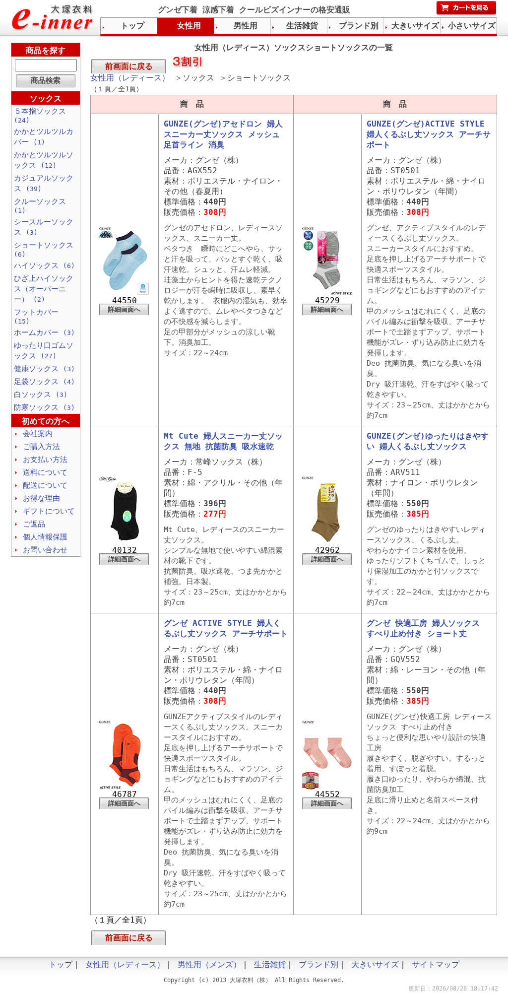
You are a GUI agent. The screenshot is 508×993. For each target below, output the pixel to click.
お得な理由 (41, 498)
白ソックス (40, 394)
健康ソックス (44, 368)
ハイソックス (44, 265)
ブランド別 (359, 25)
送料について (45, 472)
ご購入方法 (41, 446)
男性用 (245, 25)
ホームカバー (44, 332)
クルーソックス (40, 205)
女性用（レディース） (130, 77)
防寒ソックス (44, 407)
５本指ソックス (40, 115)
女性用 (189, 25)
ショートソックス (43, 249)
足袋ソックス (44, 381)
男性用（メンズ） (209, 964)
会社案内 (38, 433)
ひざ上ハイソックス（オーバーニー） (43, 289)
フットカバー (36, 316)
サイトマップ (435, 964)
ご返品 (34, 524)
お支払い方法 (45, 459)
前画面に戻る (129, 66)
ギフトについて (49, 511)
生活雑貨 (302, 25)
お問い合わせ (45, 549)
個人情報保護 (45, 536)
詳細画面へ (124, 309)
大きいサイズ (415, 25)
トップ (132, 25)
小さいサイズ (472, 25)
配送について (45, 485)
